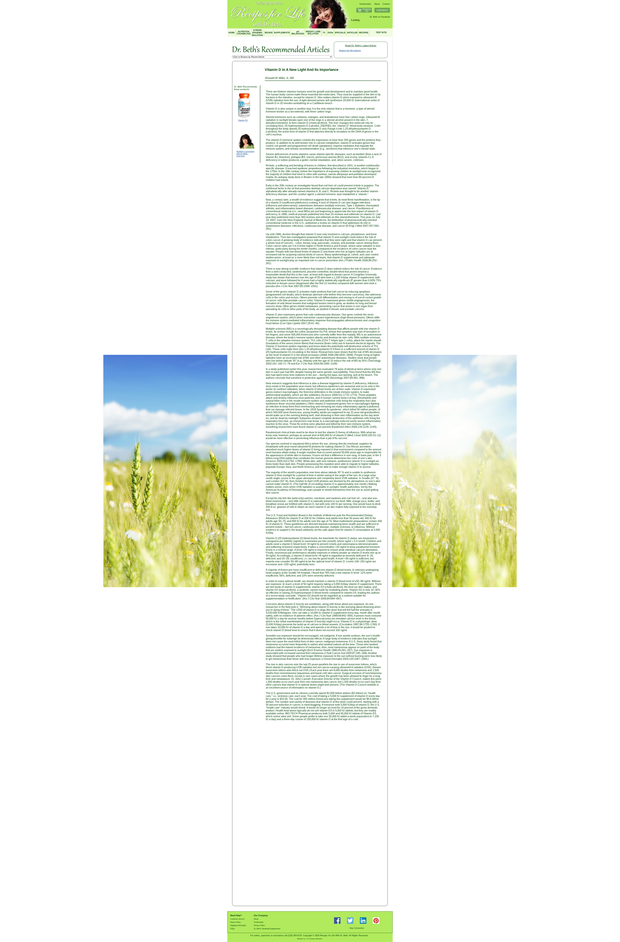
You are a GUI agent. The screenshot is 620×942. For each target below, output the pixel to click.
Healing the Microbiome (350, 50)
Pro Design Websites (314, 939)
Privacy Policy (259, 925)
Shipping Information (238, 925)
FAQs (232, 929)
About (377, 4)
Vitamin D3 (243, 120)
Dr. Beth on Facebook (380, 17)
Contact (386, 4)
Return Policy (235, 922)
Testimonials (365, 4)
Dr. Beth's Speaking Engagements (267, 929)
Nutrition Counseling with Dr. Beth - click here (245, 153)
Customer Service (237, 919)
